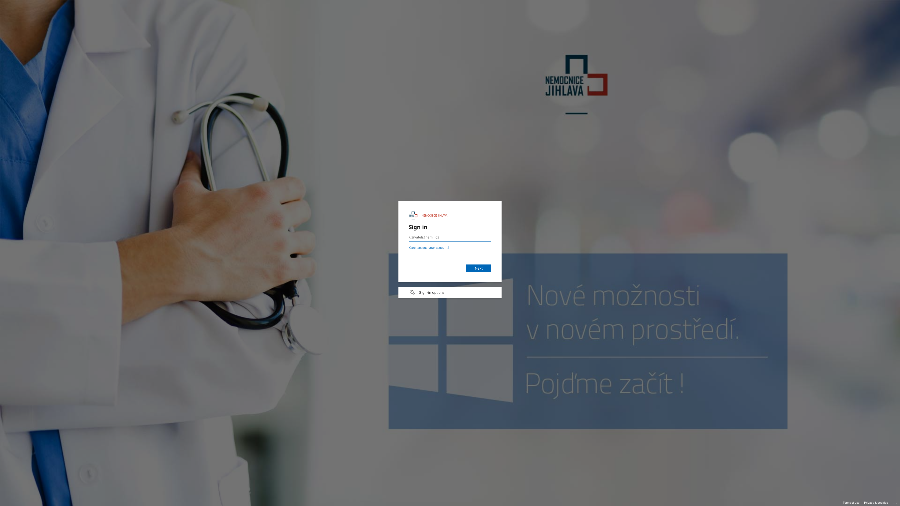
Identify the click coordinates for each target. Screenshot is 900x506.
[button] (450, 292)
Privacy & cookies (876, 502)
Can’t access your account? (429, 247)
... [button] (895, 502)
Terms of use (851, 502)
